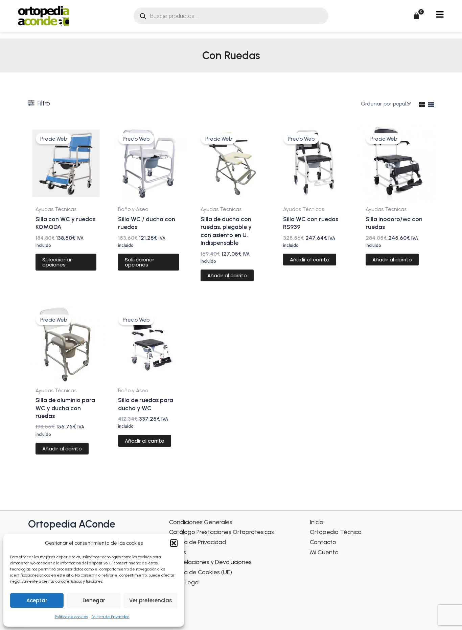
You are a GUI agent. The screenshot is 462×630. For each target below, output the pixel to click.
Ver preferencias (150, 600)
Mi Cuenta (324, 552)
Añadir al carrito (227, 275)
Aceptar (36, 600)
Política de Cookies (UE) (200, 572)
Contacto (323, 542)
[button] (173, 543)
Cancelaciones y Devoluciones (210, 562)
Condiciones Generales (200, 522)
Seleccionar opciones (57, 262)
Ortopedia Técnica (336, 532)
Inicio (316, 522)
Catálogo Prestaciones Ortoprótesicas (221, 532)
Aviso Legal (184, 582)
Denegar (94, 600)
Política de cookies (71, 616)
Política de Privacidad (110, 616)
